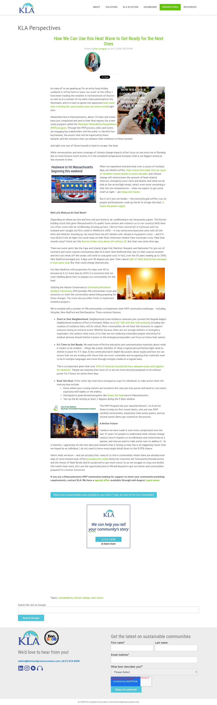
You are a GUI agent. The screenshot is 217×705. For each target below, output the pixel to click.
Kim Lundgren (100, 48)
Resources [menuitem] (190, 7)
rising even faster (130, 191)
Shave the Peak (115, 395)
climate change (82, 597)
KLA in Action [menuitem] (130, 7)
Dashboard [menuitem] (150, 7)
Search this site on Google (32, 604)
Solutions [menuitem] (111, 7)
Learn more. (153, 480)
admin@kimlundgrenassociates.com (39, 661)
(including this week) (98, 458)
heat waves (97, 597)
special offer (102, 480)
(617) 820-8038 (71, 661)
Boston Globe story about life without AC (104, 241)
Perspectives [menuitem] (170, 7)
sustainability (65, 597)
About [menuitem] (96, 7)
